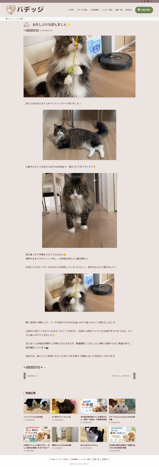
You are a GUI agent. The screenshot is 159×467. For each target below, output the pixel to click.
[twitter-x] (141, 1)
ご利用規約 (74, 459)
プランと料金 (62, 459)
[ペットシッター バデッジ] (25, 10)
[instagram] (145, 1)
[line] (148, 1)
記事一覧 (96, 459)
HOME (53, 459)
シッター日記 (30, 30)
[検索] (151, 1)
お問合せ (105, 459)
